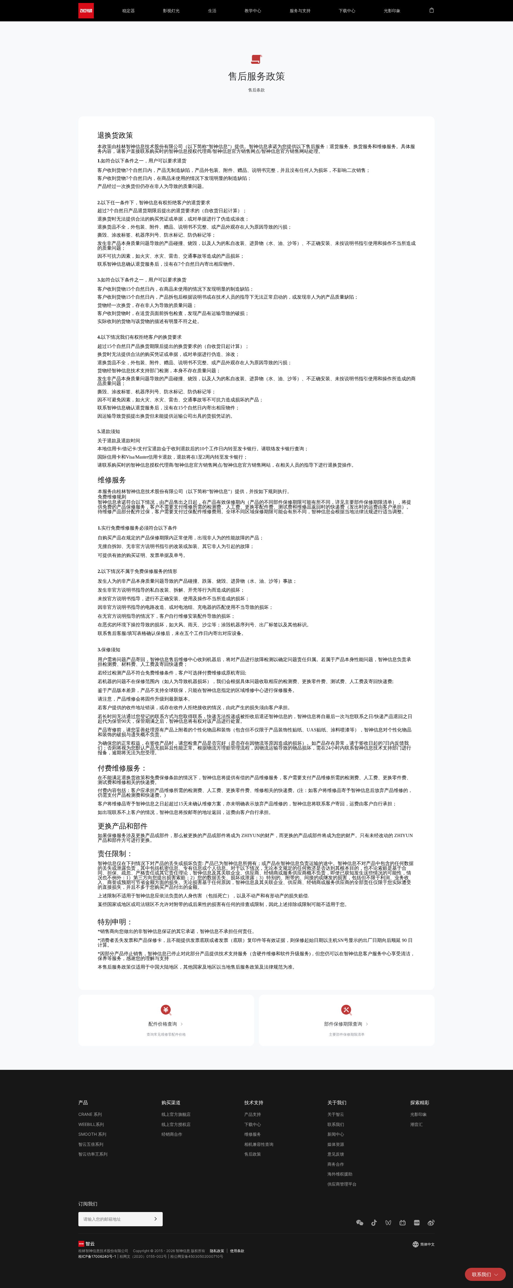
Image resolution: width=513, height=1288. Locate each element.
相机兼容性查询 (258, 1144)
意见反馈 (335, 1153)
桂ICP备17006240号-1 (97, 1256)
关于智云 (335, 1114)
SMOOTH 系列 (92, 1134)
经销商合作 (172, 1134)
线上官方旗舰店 (176, 1114)
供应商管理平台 (342, 1183)
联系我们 (481, 1274)
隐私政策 (217, 1251)
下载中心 (252, 1124)
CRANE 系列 (90, 1114)
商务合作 (335, 1164)
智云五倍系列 (90, 1144)
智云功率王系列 (92, 1153)
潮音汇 (416, 1124)
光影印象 (418, 1114)
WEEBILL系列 (91, 1124)
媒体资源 (335, 1144)
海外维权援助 (339, 1173)
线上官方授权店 (176, 1124)
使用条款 (237, 1251)
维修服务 (252, 1134)
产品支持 (252, 1114)
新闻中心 (335, 1134)
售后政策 (252, 1153)
